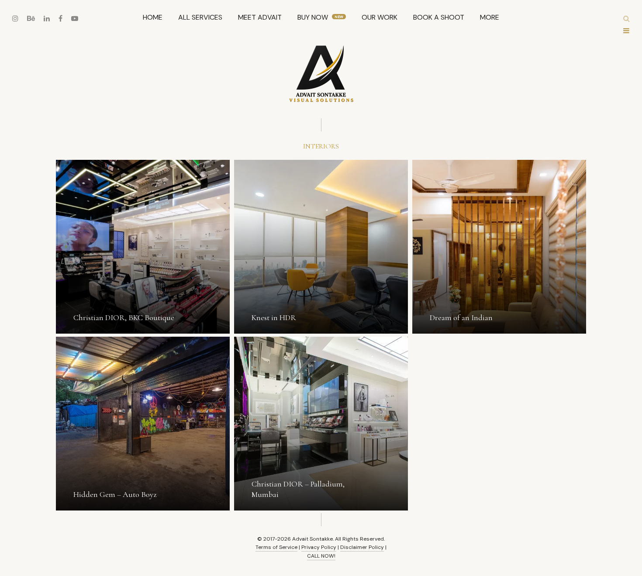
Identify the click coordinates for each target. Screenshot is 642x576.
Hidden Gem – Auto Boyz (114, 494)
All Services (200, 17)
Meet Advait (260, 17)
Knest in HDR (274, 317)
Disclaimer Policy (362, 547)
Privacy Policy (318, 547)
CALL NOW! (321, 555)
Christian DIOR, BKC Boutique (123, 317)
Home (152, 17)
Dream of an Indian (461, 317)
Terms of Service (276, 547)
